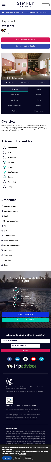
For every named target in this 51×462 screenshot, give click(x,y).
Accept (7, 458)
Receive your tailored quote (25, 314)
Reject (17, 458)
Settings (28, 458)
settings (22, 454)
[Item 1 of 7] (25, 66)
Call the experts (25, 320)
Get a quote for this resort (25, 40)
